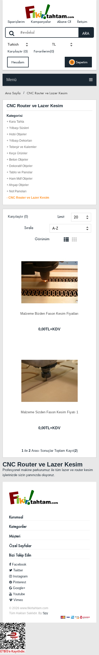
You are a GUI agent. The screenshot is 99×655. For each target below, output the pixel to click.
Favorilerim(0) (44, 51)
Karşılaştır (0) (18, 51)
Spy (45, 613)
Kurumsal (16, 517)
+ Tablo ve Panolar (19, 172)
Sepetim (79, 62)
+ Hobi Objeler (17, 134)
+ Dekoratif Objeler (19, 166)
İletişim (82, 22)
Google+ (18, 588)
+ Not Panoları (16, 191)
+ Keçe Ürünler (17, 153)
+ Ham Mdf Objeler (19, 178)
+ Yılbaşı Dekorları (19, 140)
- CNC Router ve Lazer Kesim (28, 197)
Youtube (18, 594)
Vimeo (17, 600)
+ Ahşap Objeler (18, 185)
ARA (85, 33)
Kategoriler (18, 526)
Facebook (18, 564)
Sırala (28, 228)
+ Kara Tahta (15, 121)
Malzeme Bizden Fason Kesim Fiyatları (49, 313)
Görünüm (42, 239)
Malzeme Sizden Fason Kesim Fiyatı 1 (49, 412)
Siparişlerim (16, 22)
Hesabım (17, 62)
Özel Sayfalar (20, 546)
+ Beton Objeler (17, 159)
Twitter (17, 570)
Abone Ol (64, 22)
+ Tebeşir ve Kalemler (22, 147)
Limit (61, 216)
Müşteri (14, 536)
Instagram (20, 576)
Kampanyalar (41, 22)
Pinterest (19, 582)
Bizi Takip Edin (20, 555)
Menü (11, 80)
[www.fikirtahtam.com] (49, 11)
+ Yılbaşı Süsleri (18, 128)
